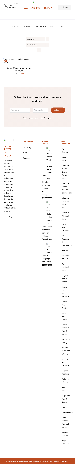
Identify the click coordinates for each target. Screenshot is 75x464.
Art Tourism (65, 150)
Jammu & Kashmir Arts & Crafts (66, 329)
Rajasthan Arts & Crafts (66, 399)
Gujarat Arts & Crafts (65, 279)
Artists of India (65, 158)
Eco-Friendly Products (65, 227)
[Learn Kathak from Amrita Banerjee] (19, 59)
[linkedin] (10, 226)
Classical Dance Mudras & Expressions (66, 188)
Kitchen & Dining (66, 340)
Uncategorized (66, 412)
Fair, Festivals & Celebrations (66, 240)
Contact (26, 158)
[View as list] (39, 50)
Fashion (65, 250)
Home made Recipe (65, 305)
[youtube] (7, 226)
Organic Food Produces (66, 362)
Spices (64, 407)
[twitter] (7, 223)
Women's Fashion (65, 433)
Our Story (27, 147)
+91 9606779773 (13, 7)
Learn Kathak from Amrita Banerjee (19, 69)
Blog (25, 152)
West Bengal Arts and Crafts (65, 422)
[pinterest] (4, 226)
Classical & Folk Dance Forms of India (65, 172)
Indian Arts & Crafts (64, 316)
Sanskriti (36, 461)
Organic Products (65, 372)
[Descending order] (48, 39)
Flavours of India (65, 257)
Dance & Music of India (65, 216)
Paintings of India (65, 380)
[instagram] (10, 223)
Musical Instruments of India (66, 351)
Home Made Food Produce (65, 291)
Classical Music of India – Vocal (65, 203)
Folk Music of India (65, 267)
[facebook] (4, 223)
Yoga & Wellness (65, 442)
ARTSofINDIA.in (64, 461)
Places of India (65, 389)
